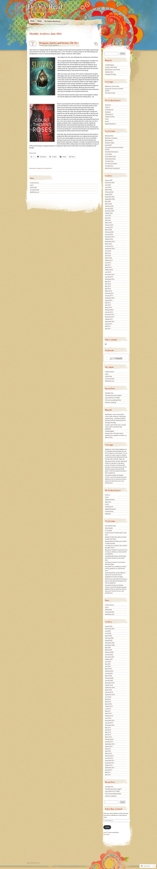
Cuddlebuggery (109, 65)
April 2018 (108, 255)
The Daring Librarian (111, 163)
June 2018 (108, 251)
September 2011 (110, 321)
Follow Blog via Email (113, 809)
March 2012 (108, 307)
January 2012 (109, 312)
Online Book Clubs (110, 156)
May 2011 (108, 326)
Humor (107, 121)
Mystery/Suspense (110, 124)
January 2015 (109, 277)
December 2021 (109, 211)
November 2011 (109, 317)
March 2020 (108, 230)
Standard (95, 43)
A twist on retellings (110, 402)
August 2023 (108, 194)
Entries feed (33, 187)
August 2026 (108, 180)
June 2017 (108, 262)
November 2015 (109, 274)
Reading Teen (109, 72)
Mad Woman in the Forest (112, 69)
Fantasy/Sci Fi (109, 114)
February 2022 (109, 206)
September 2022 (110, 199)
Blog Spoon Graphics (111, 138)
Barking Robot (109, 136)
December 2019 (109, 237)
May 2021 (108, 218)
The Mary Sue (109, 166)
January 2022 (109, 208)
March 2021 (108, 222)
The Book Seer (109, 161)
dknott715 (56, 45)
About (39, 21)
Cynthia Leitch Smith (111, 67)
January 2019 (109, 246)
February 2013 (109, 293)
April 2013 (108, 288)
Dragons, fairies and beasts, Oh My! (59, 43)
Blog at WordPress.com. (33, 863)
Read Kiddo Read (110, 159)
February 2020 (109, 232)
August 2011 (108, 324)
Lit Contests (108, 154)
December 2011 (109, 314)
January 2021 (109, 227)
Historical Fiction (110, 117)
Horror (107, 119)
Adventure (108, 105)
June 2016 (108, 272)
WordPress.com (34, 192)
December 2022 (109, 197)
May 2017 (108, 265)
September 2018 (110, 248)
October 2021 (109, 213)
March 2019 (108, 244)
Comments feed (34, 190)
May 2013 (108, 286)
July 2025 (108, 185)
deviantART (108, 145)
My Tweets (106, 834)
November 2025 (109, 182)
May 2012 (108, 303)
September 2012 (110, 298)
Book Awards (109, 140)
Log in (32, 185)
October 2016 (109, 270)
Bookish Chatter (109, 143)
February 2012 (109, 310)
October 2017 (109, 260)
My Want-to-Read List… (53, 21)
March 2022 (108, 204)
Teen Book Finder (110, 93)
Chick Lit (107, 107)
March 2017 (108, 267)
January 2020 (109, 234)
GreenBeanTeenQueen (111, 152)
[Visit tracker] (106, 344)
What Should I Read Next (112, 168)
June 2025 (108, 187)
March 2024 (108, 189)
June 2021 (108, 215)
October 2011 (109, 319)
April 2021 (108, 220)
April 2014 (108, 284)
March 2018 (108, 258)
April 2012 (108, 305)
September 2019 (110, 241)
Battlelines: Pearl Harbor (112, 86)
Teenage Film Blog (110, 74)
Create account (34, 183)
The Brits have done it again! (113, 395)
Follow (107, 827)
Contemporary (109, 109)
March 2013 (108, 291)
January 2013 (109, 295)
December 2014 (109, 279)
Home (32, 21)
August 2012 (108, 300)
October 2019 (109, 239)
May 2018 (108, 253)
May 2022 (108, 201)
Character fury (109, 393)
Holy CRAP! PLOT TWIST (112, 398)
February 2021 (109, 225)
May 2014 (108, 281)
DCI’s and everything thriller (113, 400)
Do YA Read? (46, 6)
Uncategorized (39, 168)
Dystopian (108, 112)
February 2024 (109, 192)
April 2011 (108, 328)
